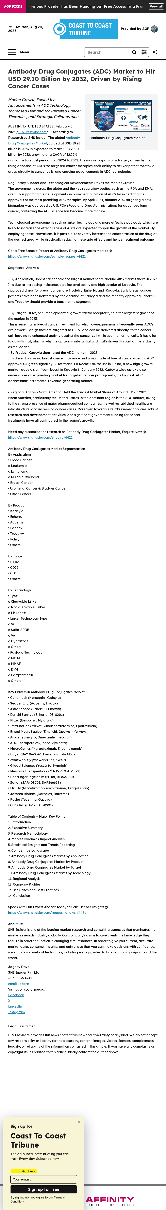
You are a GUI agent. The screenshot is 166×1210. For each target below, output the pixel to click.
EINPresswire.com (32, 132)
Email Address (24, 1171)
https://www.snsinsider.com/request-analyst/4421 (47, 913)
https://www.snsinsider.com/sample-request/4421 (47, 256)
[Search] (134, 52)
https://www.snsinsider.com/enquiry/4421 (40, 437)
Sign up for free (43, 1189)
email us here (18, 984)
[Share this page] (155, 52)
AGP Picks (13, 6)
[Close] (79, 1122)
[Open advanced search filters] (144, 52)
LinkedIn (15, 1006)
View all (156, 6)
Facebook (16, 995)
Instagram (16, 1012)
